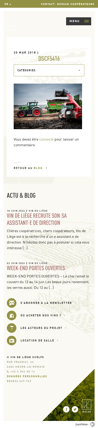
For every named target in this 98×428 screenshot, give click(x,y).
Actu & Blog (21, 195)
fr (6, 4)
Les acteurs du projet (41, 328)
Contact (48, 4)
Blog (39, 168)
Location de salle (37, 340)
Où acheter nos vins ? (41, 315)
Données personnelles (27, 376)
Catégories (26, 70)
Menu (75, 21)
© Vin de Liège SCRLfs (25, 357)
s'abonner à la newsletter (46, 303)
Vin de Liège (38, 210)
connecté (46, 139)
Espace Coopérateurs (76, 4)
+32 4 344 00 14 (22, 371)
